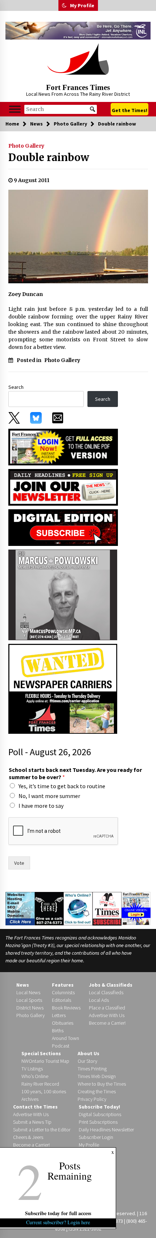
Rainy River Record (40, 1084)
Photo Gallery (26, 146)
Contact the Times (35, 1106)
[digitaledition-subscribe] (63, 527)
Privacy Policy (92, 1099)
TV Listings (32, 1068)
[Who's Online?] (78, 908)
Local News (28, 992)
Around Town (65, 1038)
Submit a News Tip (32, 1122)
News (22, 985)
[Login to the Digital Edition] (136, 908)
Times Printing (92, 1068)
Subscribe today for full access (58, 1213)
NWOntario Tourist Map (45, 1061)
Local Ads (99, 1000)
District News (30, 1007)
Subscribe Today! (99, 1106)
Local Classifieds (106, 992)
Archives (29, 1099)
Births (57, 1030)
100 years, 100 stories (43, 1091)
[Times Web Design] (20, 908)
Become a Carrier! (107, 1023)
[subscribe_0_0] (63, 446)
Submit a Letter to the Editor (41, 1129)
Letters (59, 1015)
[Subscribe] (107, 908)
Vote (19, 863)
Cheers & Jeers (28, 1137)
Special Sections (41, 1053)
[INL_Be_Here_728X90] (78, 31)
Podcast (60, 1045)
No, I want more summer (49, 795)
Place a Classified (107, 1007)
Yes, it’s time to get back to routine (62, 786)
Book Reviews (66, 1007)
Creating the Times (97, 1091)
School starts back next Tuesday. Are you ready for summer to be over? (75, 773)
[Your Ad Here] (49, 908)
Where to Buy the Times (102, 1084)
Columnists (63, 992)
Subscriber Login (96, 1137)
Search (16, 387)
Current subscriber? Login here (58, 1222)
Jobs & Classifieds (110, 985)
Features (63, 985)
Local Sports (29, 1000)
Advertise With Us (106, 1015)
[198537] (62, 594)
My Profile (82, 5)
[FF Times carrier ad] (62, 688)
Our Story (87, 1061)
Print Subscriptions (98, 1122)
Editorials (61, 1000)
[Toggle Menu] (15, 109)
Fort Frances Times (78, 87)
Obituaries (62, 1023)
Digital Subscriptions (100, 1114)
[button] (64, 5)
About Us (88, 1053)
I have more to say (41, 805)
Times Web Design (97, 1076)
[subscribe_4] (63, 487)
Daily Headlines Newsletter (106, 1129)
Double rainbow (48, 157)
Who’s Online (34, 1076)
